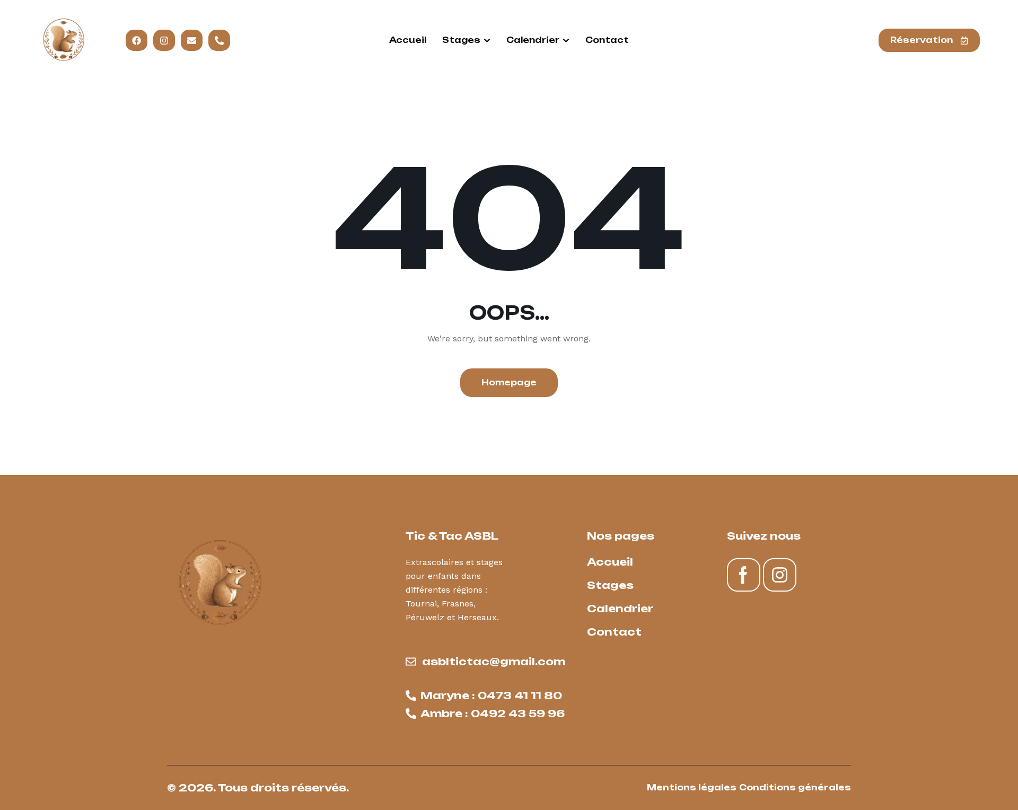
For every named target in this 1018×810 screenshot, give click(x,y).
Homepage (509, 382)
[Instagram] (164, 40)
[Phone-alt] (219, 40)
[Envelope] (192, 40)
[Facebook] (136, 40)
